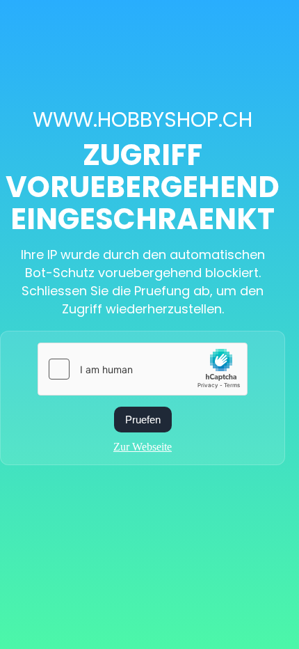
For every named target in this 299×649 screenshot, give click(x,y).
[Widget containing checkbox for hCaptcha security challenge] (143, 369)
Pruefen (143, 419)
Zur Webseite (142, 447)
